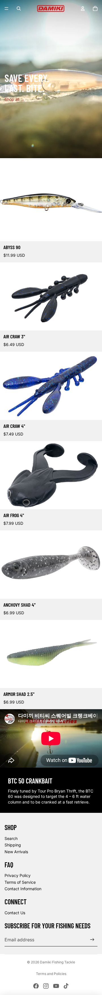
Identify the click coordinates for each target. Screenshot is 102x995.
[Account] (82, 8)
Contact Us (15, 912)
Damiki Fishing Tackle (57, 962)
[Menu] (6, 8)
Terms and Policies (51, 974)
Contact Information (23, 888)
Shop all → (14, 99)
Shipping (13, 844)
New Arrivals (16, 851)
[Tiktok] (66, 986)
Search (11, 838)
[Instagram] (45, 986)
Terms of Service (20, 882)
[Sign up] (92, 939)
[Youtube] (56, 986)
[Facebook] (36, 986)
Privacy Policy (18, 875)
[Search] (18, 8)
